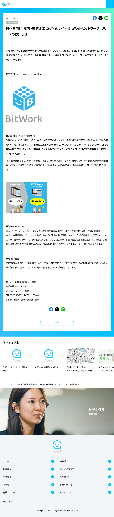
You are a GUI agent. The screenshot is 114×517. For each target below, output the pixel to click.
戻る (57, 322)
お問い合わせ (66, 484)
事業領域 (64, 461)
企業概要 (7, 477)
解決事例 (7, 469)
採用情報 (64, 477)
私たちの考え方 (67, 469)
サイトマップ (65, 492)
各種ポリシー (9, 492)
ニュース (12, 384)
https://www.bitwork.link (29, 74)
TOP (4, 384)
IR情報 (6, 484)
